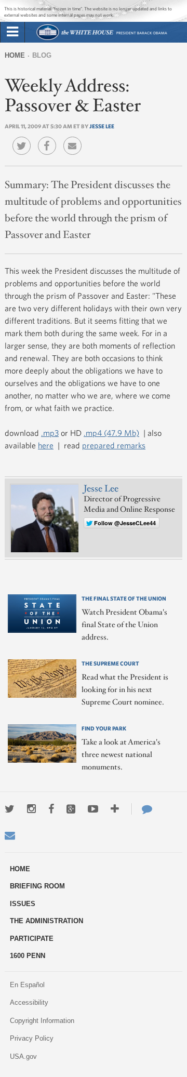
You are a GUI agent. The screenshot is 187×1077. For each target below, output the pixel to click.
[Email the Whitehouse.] (10, 835)
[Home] (101, 39)
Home (15, 55)
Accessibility (29, 1002)
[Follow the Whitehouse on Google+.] (70, 809)
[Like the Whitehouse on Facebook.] (51, 809)
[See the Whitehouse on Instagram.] (31, 809)
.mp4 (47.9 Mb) (111, 432)
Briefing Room (37, 886)
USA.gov (23, 1056)
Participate (32, 938)
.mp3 (50, 432)
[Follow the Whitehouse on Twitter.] (10, 809)
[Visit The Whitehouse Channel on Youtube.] (93, 809)
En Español (27, 985)
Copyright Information (42, 1021)
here (46, 445)
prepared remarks (113, 445)
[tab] (12, 32)
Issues (22, 904)
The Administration (46, 921)
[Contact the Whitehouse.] (141, 809)
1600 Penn (27, 956)
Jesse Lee (101, 126)
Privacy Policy (32, 1038)
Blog (41, 55)
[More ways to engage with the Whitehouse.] (115, 809)
